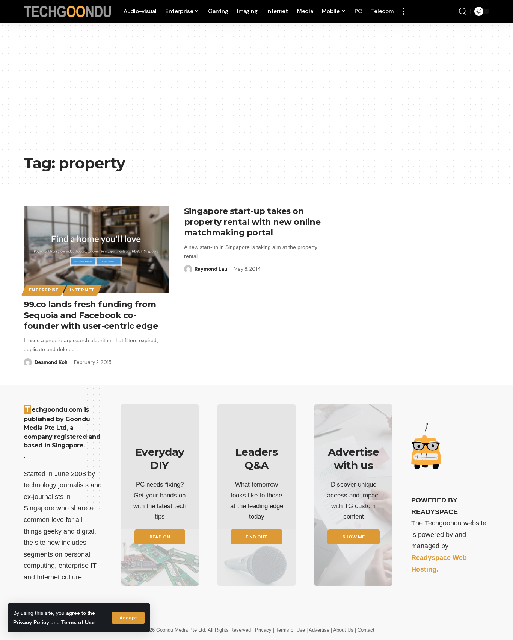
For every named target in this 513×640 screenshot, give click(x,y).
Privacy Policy (31, 622)
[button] (128, 618)
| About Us (343, 630)
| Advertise (318, 630)
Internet (82, 290)
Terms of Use (78, 622)
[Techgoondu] (68, 11)
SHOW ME (354, 537)
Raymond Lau (211, 269)
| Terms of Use (289, 630)
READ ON (159, 537)
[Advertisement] (256, 94)
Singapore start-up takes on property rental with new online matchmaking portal (252, 222)
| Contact (364, 630)
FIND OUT (256, 537)
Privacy (264, 630)
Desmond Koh (51, 362)
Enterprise (44, 290)
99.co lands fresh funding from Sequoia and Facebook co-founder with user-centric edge (91, 315)
